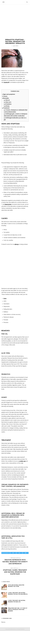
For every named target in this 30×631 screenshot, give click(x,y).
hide (18, 91)
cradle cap (22, 461)
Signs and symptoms (8, 94)
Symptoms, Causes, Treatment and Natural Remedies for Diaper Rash (15, 572)
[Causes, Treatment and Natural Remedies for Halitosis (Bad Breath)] (4, 595)
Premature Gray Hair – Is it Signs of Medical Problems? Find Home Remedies (17, 610)
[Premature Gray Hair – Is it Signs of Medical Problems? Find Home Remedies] (4, 610)
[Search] (27, 2)
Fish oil (7, 100)
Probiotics (8, 104)
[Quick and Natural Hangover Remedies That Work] (4, 587)
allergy (16, 244)
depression (8, 204)
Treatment (5, 108)
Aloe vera (7, 102)
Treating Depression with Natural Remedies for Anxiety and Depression (15, 562)
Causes (4, 96)
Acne (4, 298)
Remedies (5, 98)
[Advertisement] (15, 21)
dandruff (6, 82)
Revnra (3, 622)
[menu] (3, 2)
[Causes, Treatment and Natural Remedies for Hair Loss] (4, 602)
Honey (6, 106)
